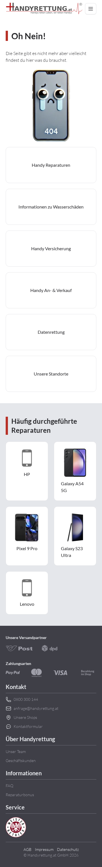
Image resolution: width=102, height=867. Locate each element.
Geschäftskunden (21, 760)
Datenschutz (68, 849)
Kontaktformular (28, 726)
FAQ (9, 785)
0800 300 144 (26, 699)
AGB (27, 849)
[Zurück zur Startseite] (44, 8)
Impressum (44, 849)
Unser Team (16, 751)
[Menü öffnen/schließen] (90, 8)
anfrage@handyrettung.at (36, 708)
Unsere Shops (25, 717)
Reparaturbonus (20, 794)
